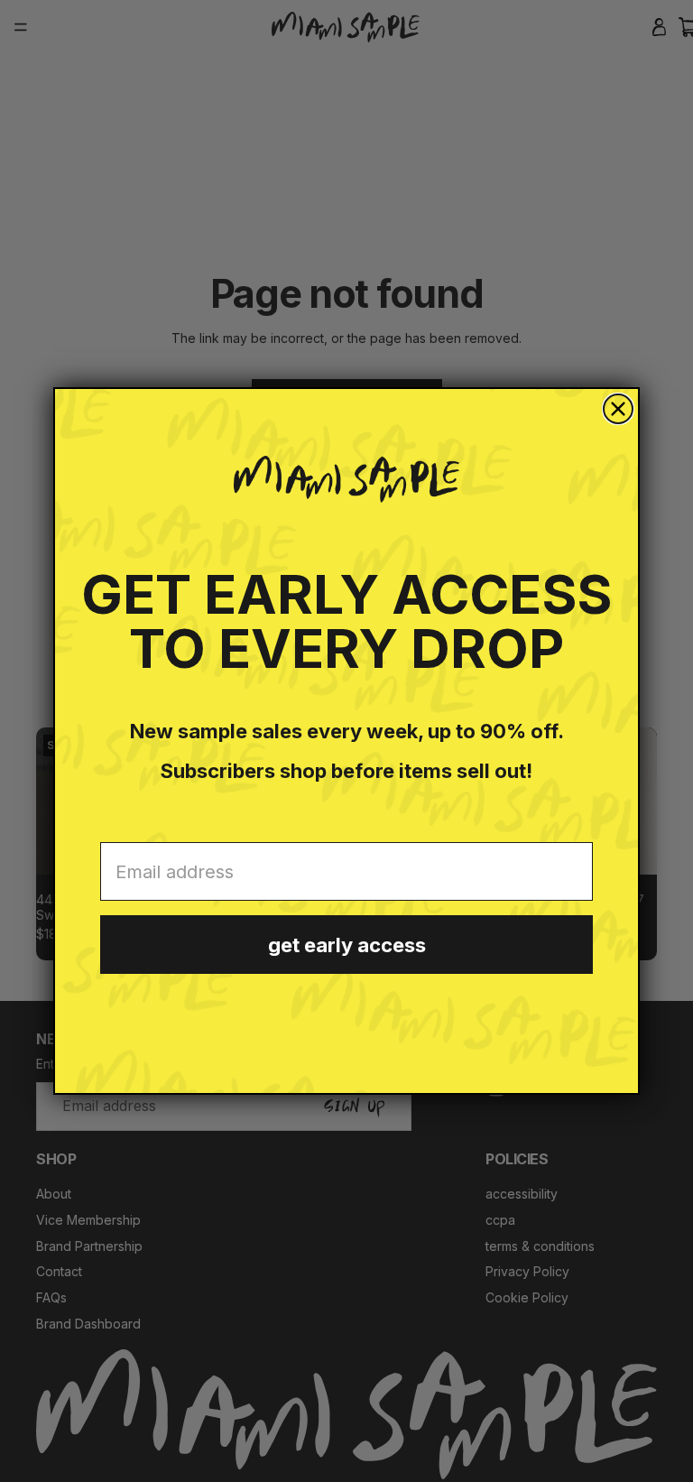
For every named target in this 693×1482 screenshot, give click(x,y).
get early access (347, 945)
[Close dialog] (618, 408)
